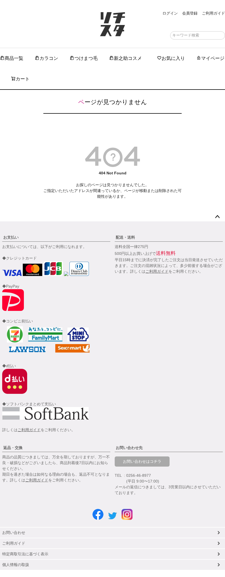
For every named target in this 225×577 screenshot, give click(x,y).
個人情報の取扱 (15, 564)
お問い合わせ (13, 532)
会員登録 (190, 13)
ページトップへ (217, 217)
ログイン (170, 13)
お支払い (11, 237)
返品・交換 (12, 447)
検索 (220, 35)
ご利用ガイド (213, 13)
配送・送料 (125, 237)
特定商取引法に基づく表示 (25, 554)
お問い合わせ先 (129, 447)
